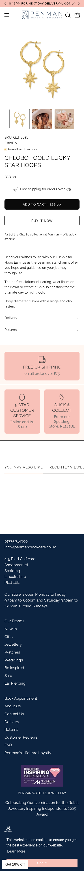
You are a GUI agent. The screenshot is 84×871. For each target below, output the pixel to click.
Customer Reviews (21, 737)
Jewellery (13, 644)
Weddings (13, 660)
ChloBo (10, 143)
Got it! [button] (42, 863)
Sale (8, 675)
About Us (12, 706)
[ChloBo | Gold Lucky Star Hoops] (20, 119)
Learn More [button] (16, 851)
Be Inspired (14, 667)
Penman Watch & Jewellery (42, 793)
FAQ (8, 745)
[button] (67, 15)
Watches (12, 652)
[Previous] (5, 4)
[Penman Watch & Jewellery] (42, 15)
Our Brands (14, 621)
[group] (42, 3)
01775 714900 (16, 541)
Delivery (11, 721)
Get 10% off (15, 864)
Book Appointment (20, 698)
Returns (11, 729)
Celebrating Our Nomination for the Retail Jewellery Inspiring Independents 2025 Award (42, 808)
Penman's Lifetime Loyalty (27, 753)
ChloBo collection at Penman (39, 234)
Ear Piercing (15, 683)
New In (10, 629)
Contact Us (14, 714)
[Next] (79, 4)
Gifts (8, 636)
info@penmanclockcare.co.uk (30, 547)
